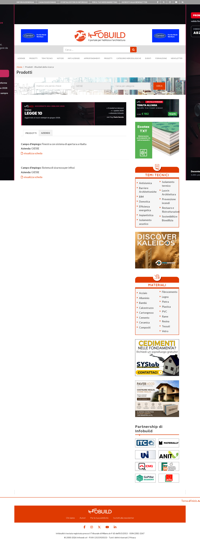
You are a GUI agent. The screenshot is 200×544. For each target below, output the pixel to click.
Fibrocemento (169, 291)
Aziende (21, 58)
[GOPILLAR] (145, 477)
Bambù (143, 302)
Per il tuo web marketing (104, 2)
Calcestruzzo (146, 307)
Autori (83, 518)
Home (19, 67)
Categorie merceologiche (129, 58)
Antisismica (145, 183)
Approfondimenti (92, 58)
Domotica (144, 201)
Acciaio (143, 293)
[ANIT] (169, 454)
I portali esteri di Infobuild (74, 2)
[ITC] (145, 442)
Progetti (108, 58)
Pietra (165, 301)
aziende (45, 133)
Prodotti (33, 58)
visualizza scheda (33, 153)
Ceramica (144, 322)
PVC (164, 311)
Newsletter (176, 58)
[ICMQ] (145, 466)
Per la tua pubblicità (99, 518)
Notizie (60, 58)
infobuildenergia (25, 2)
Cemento (144, 317)
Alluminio (144, 298)
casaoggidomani (47, 2)
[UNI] (145, 454)
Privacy (132, 537)
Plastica (166, 306)
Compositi (145, 327)
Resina (165, 321)
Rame (165, 316)
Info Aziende (74, 58)
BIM (141, 196)
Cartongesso (146, 312)
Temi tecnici (47, 58)
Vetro (165, 331)
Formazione (161, 58)
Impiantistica (146, 215)
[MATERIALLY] (169, 442)
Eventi (148, 58)
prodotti (31, 133)
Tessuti (166, 326)
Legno (165, 296)
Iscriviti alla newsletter (134, 2)
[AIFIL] (169, 477)
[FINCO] (169, 466)
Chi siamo (70, 518)
